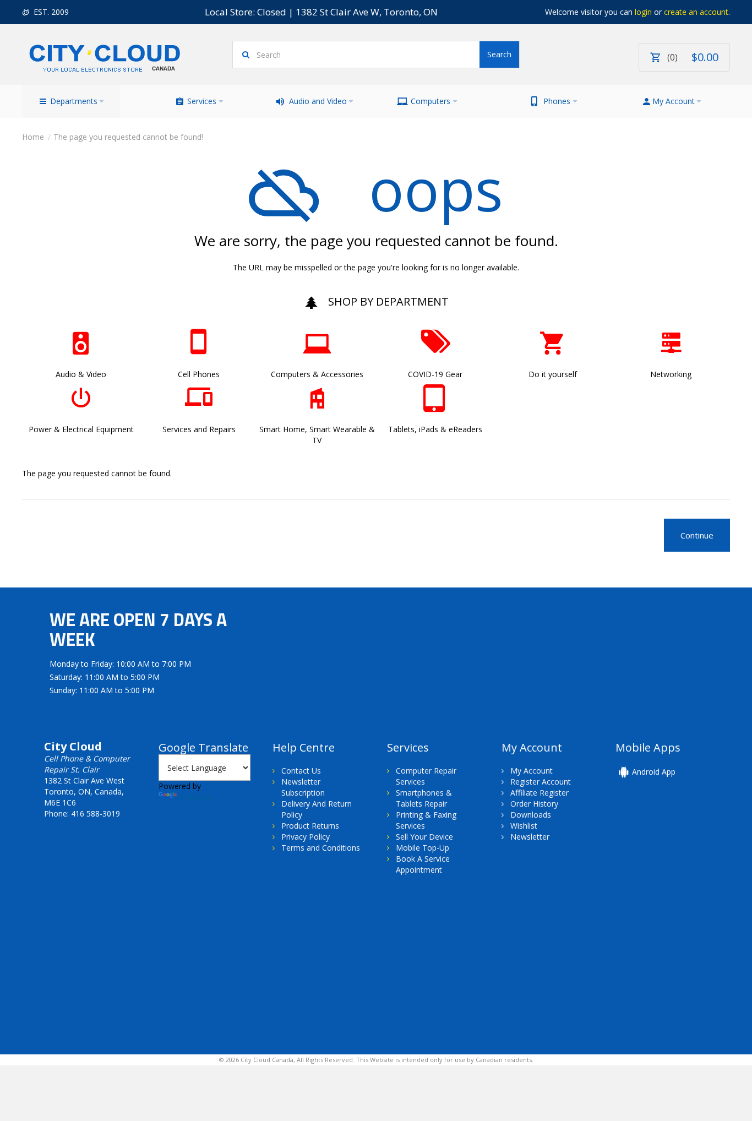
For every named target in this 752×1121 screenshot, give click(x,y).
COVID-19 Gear (435, 374)
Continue (696, 535)
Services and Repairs (199, 429)
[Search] (499, 54)
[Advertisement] (114, 974)
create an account (696, 12)
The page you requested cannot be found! (128, 137)
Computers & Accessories (317, 374)
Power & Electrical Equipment (81, 429)
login (643, 12)
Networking (670, 374)
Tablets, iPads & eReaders (435, 429)
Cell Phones (199, 374)
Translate (195, 797)
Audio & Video (81, 374)
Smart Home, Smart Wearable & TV (317, 434)
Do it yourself (552, 374)
